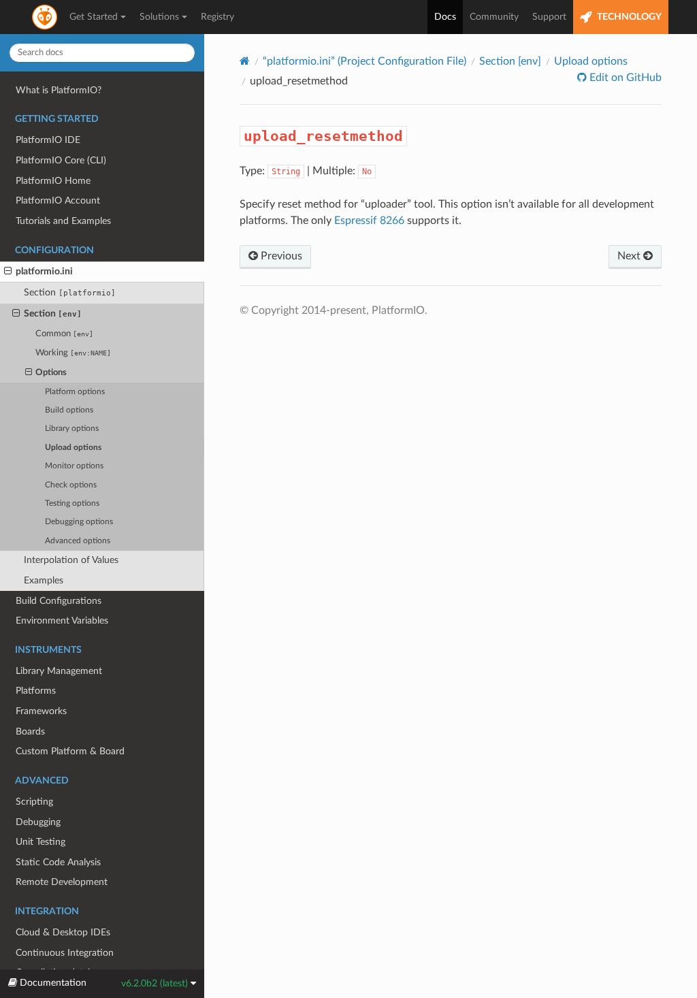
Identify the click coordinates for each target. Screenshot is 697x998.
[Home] (245, 61)
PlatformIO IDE (48, 140)
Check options (71, 485)
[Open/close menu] (8, 271)
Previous (280, 256)
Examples (43, 580)
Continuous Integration (65, 953)
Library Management (59, 671)
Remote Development (62, 882)
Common (64, 333)
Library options (72, 428)
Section (70, 292)
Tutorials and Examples (63, 221)
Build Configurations (58, 601)
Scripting (34, 801)
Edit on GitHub (624, 77)
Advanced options (77, 541)
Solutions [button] (159, 17)
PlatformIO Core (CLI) (61, 160)
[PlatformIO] (46, 17)
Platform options (75, 392)
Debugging (38, 822)
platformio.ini (44, 271)
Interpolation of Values (71, 560)
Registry (217, 17)
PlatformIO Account (58, 200)
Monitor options (74, 466)
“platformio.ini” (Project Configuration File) (364, 61)
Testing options (72, 503)
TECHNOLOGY (628, 17)
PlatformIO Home (53, 181)
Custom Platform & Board (70, 751)
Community (494, 17)
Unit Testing (40, 842)
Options (51, 372)
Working (73, 353)
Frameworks (41, 711)
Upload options (73, 447)
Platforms (36, 691)
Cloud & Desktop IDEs (63, 932)
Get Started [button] (93, 17)
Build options (69, 410)
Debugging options (79, 522)
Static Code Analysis (58, 862)
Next (630, 256)
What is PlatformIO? (58, 90)
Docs (445, 17)
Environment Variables (62, 620)
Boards (30, 731)
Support (549, 17)
